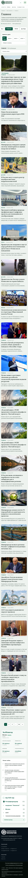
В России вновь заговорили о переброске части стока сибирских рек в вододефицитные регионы (12, 478)
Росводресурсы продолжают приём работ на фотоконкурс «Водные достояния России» (14, 787)
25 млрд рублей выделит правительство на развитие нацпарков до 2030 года (15, 779)
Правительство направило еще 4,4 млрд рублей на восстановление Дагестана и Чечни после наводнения (14, 247)
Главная (3, 10)
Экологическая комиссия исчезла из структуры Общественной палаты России (13, 312)
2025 (16, 38)
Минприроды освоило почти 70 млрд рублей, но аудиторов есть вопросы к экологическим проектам (13, 513)
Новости (3, 858)
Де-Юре (23, 28)
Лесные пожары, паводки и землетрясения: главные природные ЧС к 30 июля (14, 771)
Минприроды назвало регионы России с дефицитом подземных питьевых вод (13, 547)
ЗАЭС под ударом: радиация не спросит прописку (12, 611)
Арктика (14, 7)
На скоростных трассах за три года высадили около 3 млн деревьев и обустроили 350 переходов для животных (13, 80)
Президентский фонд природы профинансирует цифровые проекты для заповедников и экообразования (12, 213)
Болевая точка (20, 7)
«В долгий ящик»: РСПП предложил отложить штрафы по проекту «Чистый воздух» (13, 412)
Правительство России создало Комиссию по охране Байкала (12, 280)
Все (2, 28)
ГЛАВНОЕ (8, 28)
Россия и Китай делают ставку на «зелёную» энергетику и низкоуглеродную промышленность (13, 678)
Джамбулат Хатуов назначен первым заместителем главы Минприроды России (12, 579)
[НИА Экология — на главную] (6, 2)
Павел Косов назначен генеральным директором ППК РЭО (12, 114)
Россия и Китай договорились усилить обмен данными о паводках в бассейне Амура (12, 344)
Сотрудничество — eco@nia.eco (9, 850)
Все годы (4, 38)
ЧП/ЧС (16, 28)
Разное (3, 207)
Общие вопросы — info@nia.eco (9, 848)
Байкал (8, 7)
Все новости (9, 10)
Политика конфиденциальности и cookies (14, 863)
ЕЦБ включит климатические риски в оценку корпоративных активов (14, 764)
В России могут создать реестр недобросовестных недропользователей (12, 179)
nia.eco (6, 869)
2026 (10, 38)
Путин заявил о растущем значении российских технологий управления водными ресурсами (13, 378)
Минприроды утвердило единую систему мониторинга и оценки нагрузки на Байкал (13, 147)
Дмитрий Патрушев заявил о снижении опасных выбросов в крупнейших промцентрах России (12, 643)
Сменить (9, 735)
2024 (22, 38)
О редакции (4, 846)
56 (19, 724)
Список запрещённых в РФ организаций (14, 865)
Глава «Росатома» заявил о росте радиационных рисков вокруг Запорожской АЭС (13, 712)
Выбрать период (7, 42)
